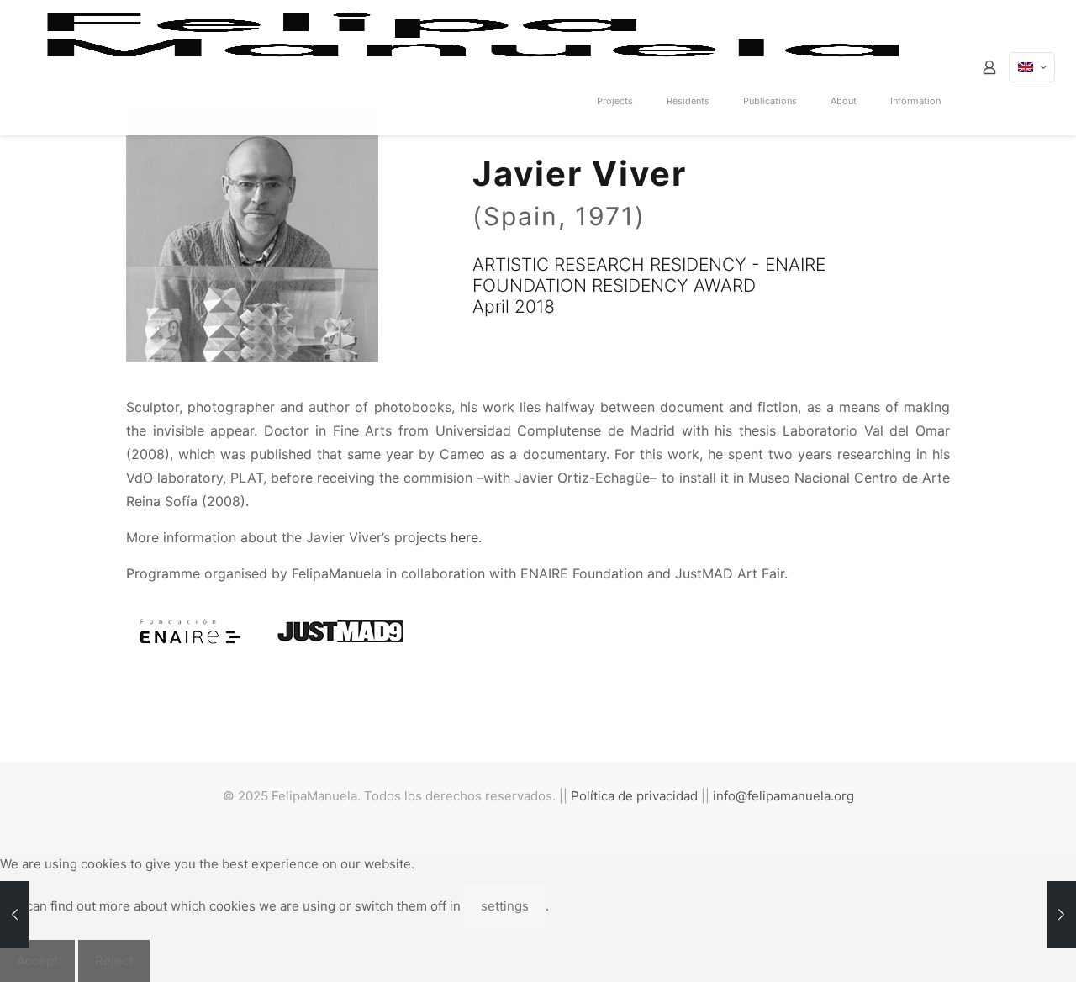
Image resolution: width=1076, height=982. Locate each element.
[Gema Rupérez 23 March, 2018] (1061, 914)
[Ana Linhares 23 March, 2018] (14, 914)
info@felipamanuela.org (783, 796)
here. (466, 537)
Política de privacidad (634, 796)
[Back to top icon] (995, 947)
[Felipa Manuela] (474, 33)
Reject (114, 961)
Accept (37, 961)
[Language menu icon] (1032, 67)
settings (505, 906)
